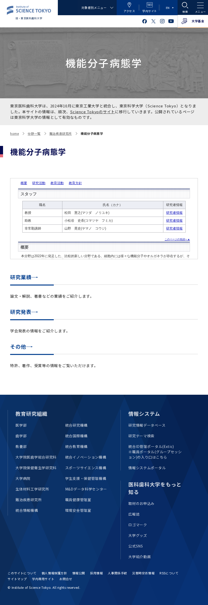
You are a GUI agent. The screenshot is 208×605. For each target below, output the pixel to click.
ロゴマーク (137, 524)
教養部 (21, 446)
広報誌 (134, 514)
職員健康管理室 (78, 499)
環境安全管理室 (78, 510)
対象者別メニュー (94, 7)
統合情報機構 (26, 510)
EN (168, 8)
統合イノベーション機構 (85, 457)
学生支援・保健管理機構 (85, 478)
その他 (18, 346)
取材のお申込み (141, 503)
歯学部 (21, 435)
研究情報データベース (146, 425)
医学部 (21, 425)
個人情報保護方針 (54, 573)
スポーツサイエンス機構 (85, 467)
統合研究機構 (76, 425)
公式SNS (135, 546)
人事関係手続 (117, 573)
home (14, 133)
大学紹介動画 (139, 556)
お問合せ (65, 579)
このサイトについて (22, 573)
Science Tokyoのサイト (92, 111)
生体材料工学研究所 (32, 488)
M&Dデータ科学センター (86, 488)
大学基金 (198, 21)
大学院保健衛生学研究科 (36, 467)
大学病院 (22, 478)
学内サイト (149, 11)
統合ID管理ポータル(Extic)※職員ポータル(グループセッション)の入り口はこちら (155, 452)
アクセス (129, 11)
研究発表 (20, 311)
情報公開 (78, 573)
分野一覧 (34, 133)
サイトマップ (17, 579)
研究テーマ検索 (141, 435)
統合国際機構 (76, 435)
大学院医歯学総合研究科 (36, 457)
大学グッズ (137, 535)
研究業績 (20, 277)
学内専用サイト (43, 579)
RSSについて (169, 573)
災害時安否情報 (143, 573)
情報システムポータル (147, 467)
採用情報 (96, 573)
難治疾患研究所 (60, 133)
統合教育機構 (76, 446)
